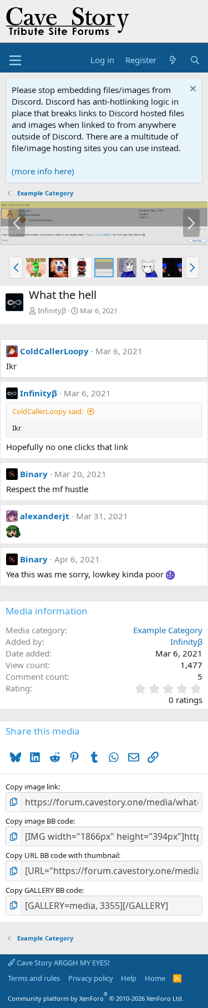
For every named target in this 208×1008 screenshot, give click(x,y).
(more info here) (43, 171)
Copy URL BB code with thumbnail (62, 855)
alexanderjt (44, 515)
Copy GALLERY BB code (44, 890)
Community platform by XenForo (96, 998)
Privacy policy (90, 978)
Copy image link (32, 787)
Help (128, 978)
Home (155, 978)
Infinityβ (52, 311)
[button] (16, 267)
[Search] (195, 60)
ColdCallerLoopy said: (47, 411)
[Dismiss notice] (191, 90)
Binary (34, 473)
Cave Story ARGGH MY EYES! (62, 963)
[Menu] (15, 60)
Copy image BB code (39, 821)
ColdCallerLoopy (54, 350)
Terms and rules (34, 978)
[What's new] (173, 60)
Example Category (167, 629)
